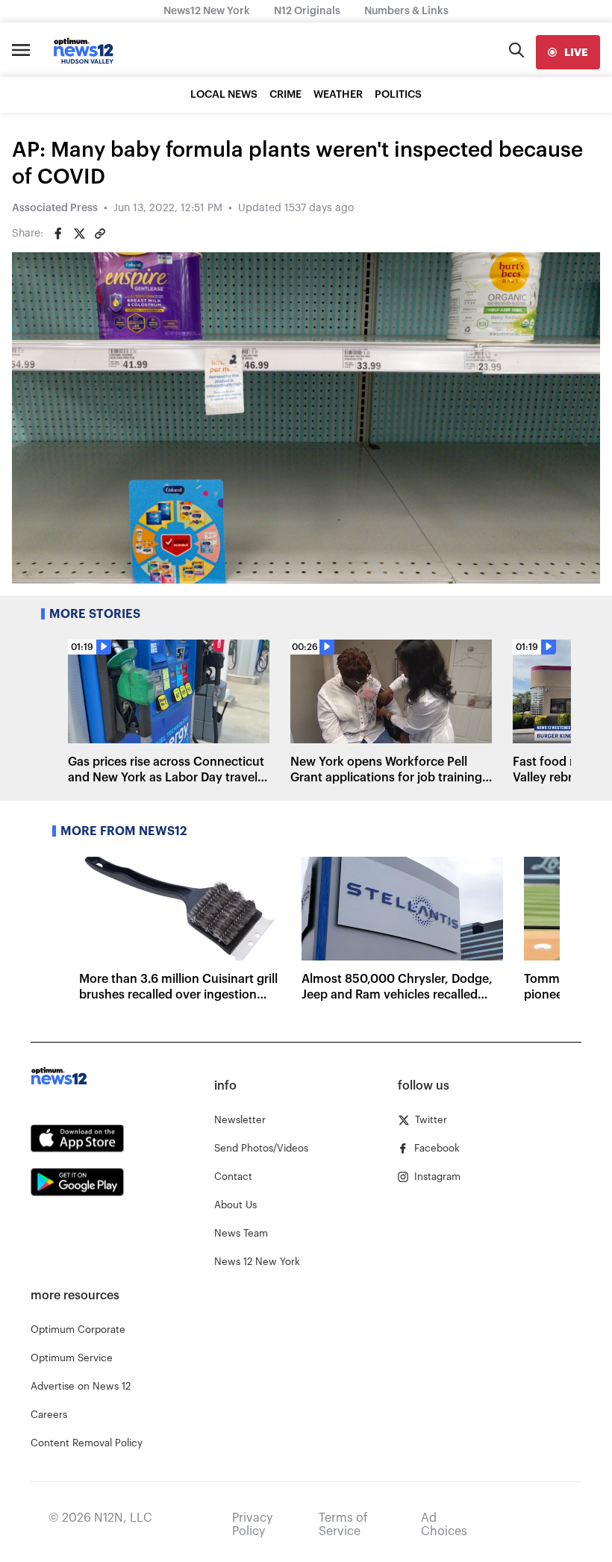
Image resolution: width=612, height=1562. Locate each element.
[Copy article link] (100, 234)
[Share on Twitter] (79, 234)
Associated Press (55, 208)
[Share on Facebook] (58, 234)
